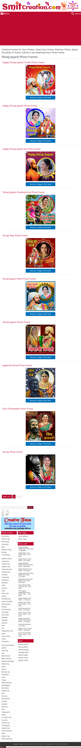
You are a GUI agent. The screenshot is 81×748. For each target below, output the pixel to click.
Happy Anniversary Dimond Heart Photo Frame (24, 620)
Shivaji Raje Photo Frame (15, 235)
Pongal (3, 680)
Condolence (5, 580)
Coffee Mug (5, 577)
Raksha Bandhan (6, 682)
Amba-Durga (5, 541)
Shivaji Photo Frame (13, 451)
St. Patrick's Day (6, 717)
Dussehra (4, 588)
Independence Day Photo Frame (24, 553)
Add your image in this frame (40, 98)
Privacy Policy (58, 744)
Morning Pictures (23, 644)
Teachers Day (5, 723)
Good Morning (5, 609)
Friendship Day (5, 599)
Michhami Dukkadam (7, 661)
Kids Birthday (6, 555)
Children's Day (5, 566)
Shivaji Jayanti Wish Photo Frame (19, 278)
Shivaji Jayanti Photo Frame (16, 322)
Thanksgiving (5, 725)
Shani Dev (4, 706)
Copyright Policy (49, 744)
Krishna (3, 639)
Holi (2, 628)
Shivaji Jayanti (5, 712)
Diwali (3, 585)
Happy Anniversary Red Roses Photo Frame (25, 580)
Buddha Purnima (6, 558)
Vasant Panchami (6, 731)
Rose (2, 693)
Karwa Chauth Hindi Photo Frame (24, 613)
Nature (3, 666)
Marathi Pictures (23, 657)
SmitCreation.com (32, 744)
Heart (3, 625)
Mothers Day (5, 664)
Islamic (3, 633)
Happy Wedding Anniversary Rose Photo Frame (25, 564)
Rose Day (4, 696)
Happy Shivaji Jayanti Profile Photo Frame (23, 62)
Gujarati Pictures (23, 660)
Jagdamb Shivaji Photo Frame (17, 365)
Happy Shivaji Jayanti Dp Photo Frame (22, 148)
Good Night (5, 612)
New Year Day (5, 672)
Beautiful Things (6, 549)
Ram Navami (5, 688)
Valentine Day (5, 728)
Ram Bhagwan (5, 685)
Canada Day (5, 561)
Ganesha (4, 607)
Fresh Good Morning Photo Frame (24, 633)
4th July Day (5, 536)
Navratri (3, 669)
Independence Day (7, 631)
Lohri (3, 653)
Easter (3, 591)
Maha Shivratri (5, 656)
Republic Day (5, 690)
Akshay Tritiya (5, 539)
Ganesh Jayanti (5, 604)
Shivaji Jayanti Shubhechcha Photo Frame (23, 192)
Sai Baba (4, 701)
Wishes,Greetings (23, 649)
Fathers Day (5, 593)
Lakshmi (3, 648)
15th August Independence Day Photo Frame (24, 592)
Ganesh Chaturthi (6, 601)
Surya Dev (4, 720)
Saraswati (4, 704)
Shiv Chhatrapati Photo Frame (18, 408)
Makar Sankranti (6, 658)
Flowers (3, 596)
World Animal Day (6, 739)
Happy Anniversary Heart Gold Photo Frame (25, 574)
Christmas (4, 574)
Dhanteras (4, 582)
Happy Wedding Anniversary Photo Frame (26, 548)
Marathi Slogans (23, 655)
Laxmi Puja (4, 650)
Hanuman (4, 623)
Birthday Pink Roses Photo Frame (24, 603)
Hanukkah (4, 620)
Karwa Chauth (5, 636)
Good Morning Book (24, 624)
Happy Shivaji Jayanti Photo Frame (20, 105)
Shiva (3, 709)
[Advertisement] (40, 30)
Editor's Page (22, 539)
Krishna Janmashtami (7, 645)
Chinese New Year (6, 569)
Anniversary (5, 544)
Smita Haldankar (23, 536)
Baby (3, 547)
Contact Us (65, 744)
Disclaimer (41, 744)
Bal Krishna (5, 641)
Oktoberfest (5, 674)
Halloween (4, 617)
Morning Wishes (23, 647)
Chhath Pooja (5, 564)
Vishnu (3, 733)
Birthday (4, 552)
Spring (3, 715)
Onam (3, 677)
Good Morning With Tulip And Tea (24, 585)
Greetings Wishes (23, 652)
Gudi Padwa (5, 615)
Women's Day (5, 736)
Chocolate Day (5, 572)
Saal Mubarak (5, 698)
